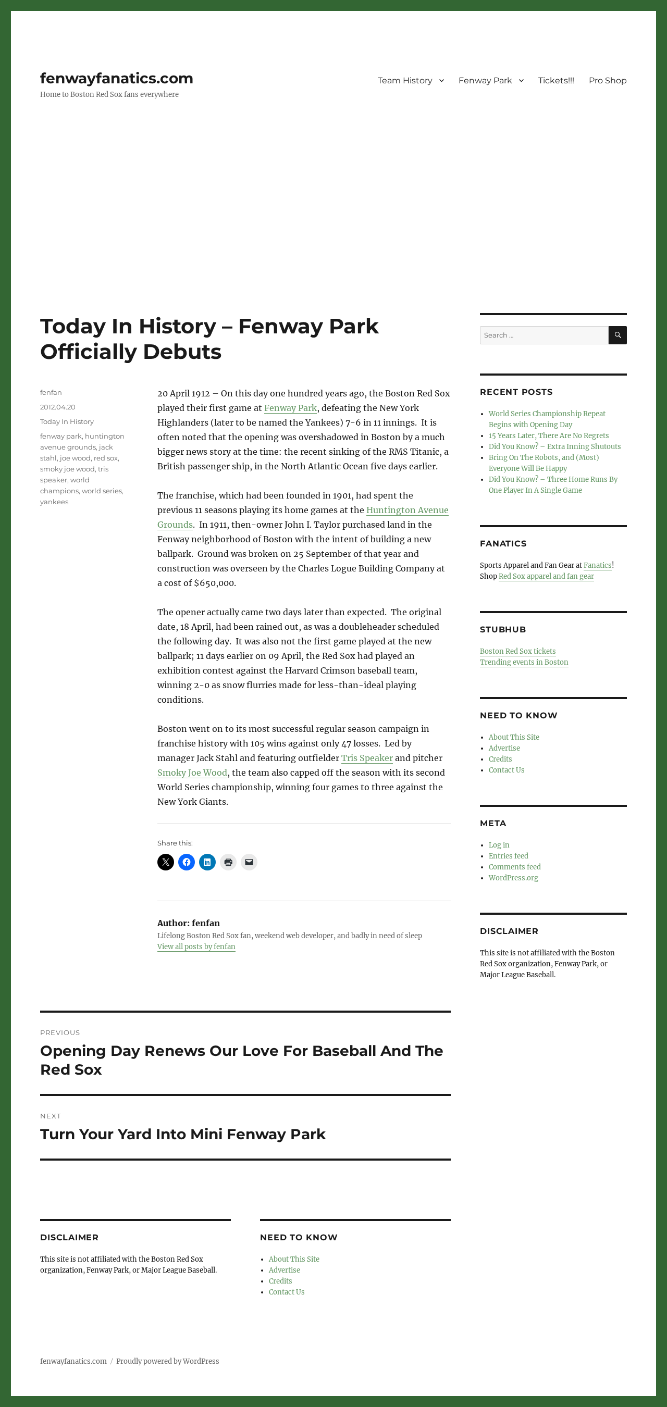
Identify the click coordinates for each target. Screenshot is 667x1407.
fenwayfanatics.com (116, 78)
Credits (280, 1281)
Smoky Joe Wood (192, 772)
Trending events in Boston (524, 662)
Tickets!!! (556, 80)
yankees (54, 501)
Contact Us (287, 1292)
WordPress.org (513, 878)
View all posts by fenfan (196, 946)
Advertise (284, 1270)
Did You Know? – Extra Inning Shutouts (555, 446)
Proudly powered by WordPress (167, 1361)
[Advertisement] (333, 236)
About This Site (294, 1259)
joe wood (75, 458)
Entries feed (508, 856)
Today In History (67, 421)
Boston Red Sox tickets (518, 651)
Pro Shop (608, 80)
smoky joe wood (67, 469)
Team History (405, 80)
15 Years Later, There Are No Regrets (549, 435)
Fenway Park (485, 80)
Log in (499, 845)
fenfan (51, 392)
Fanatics (598, 565)
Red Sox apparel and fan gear (546, 576)
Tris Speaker (367, 758)
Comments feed (515, 867)
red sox (106, 458)
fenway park (61, 436)
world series (102, 491)
